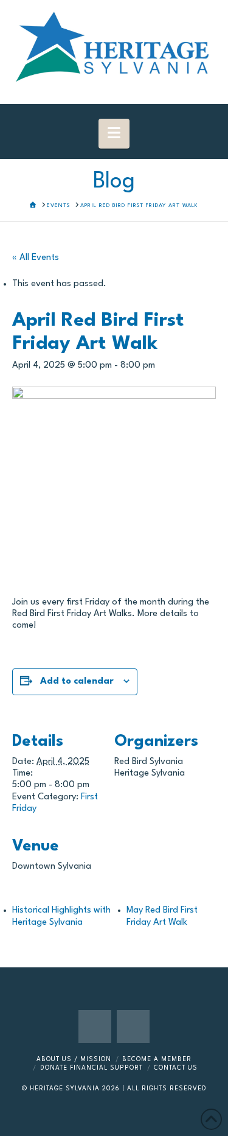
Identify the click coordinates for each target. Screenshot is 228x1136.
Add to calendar (77, 681)
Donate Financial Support (91, 1068)
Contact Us (176, 1068)
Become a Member (157, 1059)
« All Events (35, 257)
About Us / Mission (73, 1059)
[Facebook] (94, 1026)
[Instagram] (133, 1026)
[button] (114, 134)
